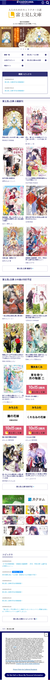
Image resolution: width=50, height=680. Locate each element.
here (14, 647)
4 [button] (28, 49)
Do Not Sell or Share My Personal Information (20, 661)
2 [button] (24, 49)
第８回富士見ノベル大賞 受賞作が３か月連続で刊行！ (19, 575)
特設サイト (7, 65)
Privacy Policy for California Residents (25, 669)
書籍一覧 (7, 55)
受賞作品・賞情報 (17, 572)
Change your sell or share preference (28, 663)
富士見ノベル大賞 (32, 55)
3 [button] (26, 49)
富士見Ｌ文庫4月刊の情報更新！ (12, 601)
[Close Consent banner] (46, 634)
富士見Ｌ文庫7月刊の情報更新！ (15, 91)
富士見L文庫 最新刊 (24, 268)
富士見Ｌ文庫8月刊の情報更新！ (15, 82)
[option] (25, 36)
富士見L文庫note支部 (34, 60)
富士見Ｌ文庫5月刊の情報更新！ (12, 592)
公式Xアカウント (9, 60)
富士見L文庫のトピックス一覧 (24, 619)
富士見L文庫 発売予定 (24, 487)
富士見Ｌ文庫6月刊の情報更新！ (12, 583)
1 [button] (21, 49)
